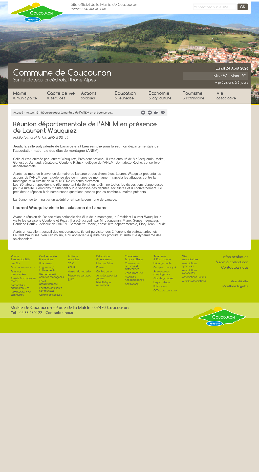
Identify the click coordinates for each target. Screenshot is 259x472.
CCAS (71, 263)
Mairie (25, 95)
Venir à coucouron (232, 262)
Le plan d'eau (162, 282)
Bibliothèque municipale (103, 284)
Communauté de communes (21, 293)
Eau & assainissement (48, 283)
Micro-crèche (104, 263)
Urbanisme (45, 263)
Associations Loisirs (194, 277)
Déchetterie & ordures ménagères (51, 276)
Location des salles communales (50, 289)
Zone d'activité (134, 273)
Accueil (18, 112)
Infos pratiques (235, 256)
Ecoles (100, 267)
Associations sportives (189, 265)
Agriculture (132, 284)
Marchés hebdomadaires (134, 278)
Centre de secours (50, 294)
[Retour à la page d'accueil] (37, 11)
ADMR (71, 267)
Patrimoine (160, 286)
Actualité (32, 112)
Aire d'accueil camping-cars (162, 273)
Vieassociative (190, 257)
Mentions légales (235, 286)
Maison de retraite (79, 271)
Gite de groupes (163, 278)
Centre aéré (104, 271)
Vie (226, 95)
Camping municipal (165, 267)
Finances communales (18, 273)
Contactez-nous (234, 267)
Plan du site (239, 281)
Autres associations (194, 281)
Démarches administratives (20, 287)
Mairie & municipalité (20, 257)
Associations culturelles (189, 272)
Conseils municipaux (23, 267)
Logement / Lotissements (47, 269)
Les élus (15, 263)
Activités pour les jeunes (106, 277)
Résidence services (79, 275)
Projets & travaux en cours (23, 280)
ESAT (71, 279)
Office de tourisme (165, 290)
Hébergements (162, 263)
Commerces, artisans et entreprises (132, 266)
